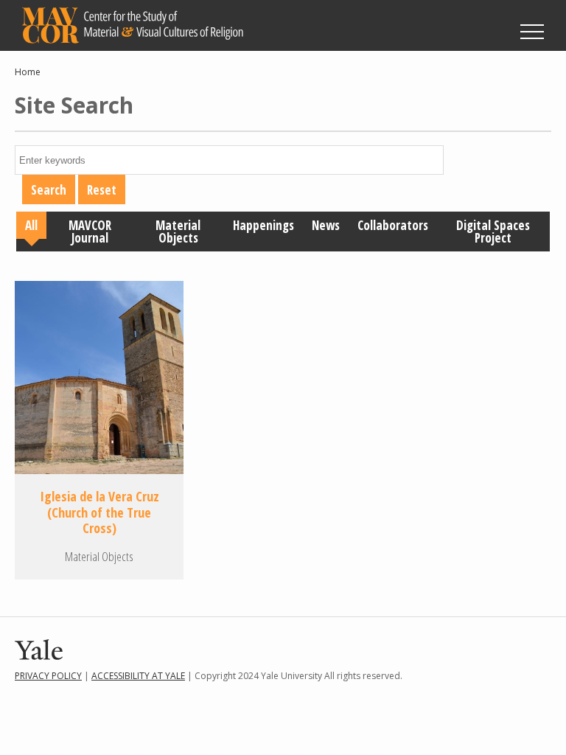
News (326, 225)
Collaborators (392, 225)
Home (28, 72)
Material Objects (178, 231)
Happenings (263, 225)
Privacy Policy (48, 675)
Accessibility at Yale (138, 675)
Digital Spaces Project (493, 231)
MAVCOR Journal (90, 231)
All (31, 225)
